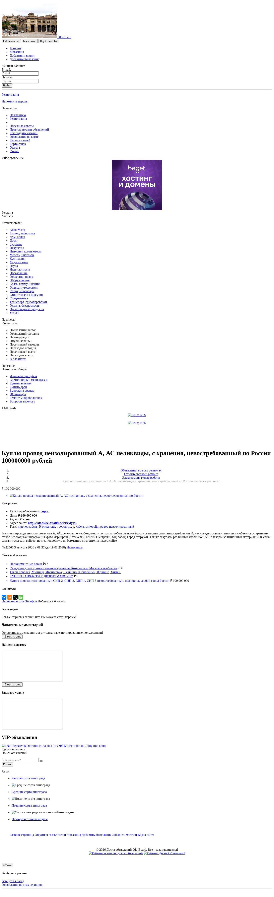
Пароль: (7, 77)
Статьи (14, 151)
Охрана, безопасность (25, 305)
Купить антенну (21, 383)
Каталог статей (20, 140)
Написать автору (13, 601)
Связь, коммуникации (25, 284)
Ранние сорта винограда (28, 778)
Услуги (14, 312)
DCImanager (18, 394)
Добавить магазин (22, 55)
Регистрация (10, 94)
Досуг (14, 240)
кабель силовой (86, 526)
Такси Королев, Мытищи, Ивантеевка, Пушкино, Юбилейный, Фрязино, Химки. (65, 572)
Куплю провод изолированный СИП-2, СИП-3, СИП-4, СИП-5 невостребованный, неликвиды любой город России (89, 580)
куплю (22, 526)
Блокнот (15, 48)
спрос (45, 511)
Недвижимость (20, 269)
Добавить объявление (24, 59)
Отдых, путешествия (24, 287)
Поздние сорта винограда (29, 805)
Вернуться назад (13, 881)
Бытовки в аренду (22, 390)
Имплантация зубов (23, 376)
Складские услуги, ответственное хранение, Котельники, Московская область (63, 568)
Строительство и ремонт (26, 294)
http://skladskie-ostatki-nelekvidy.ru (52, 523)
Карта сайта (18, 144)
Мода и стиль (19, 262)
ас (69, 526)
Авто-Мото (17, 229)
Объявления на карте (24, 136)
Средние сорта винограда (29, 792)
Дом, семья (17, 237)
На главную (18, 115)
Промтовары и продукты (27, 309)
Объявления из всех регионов (22, 884)
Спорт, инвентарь (22, 291)
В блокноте (17, 359)
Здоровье (16, 244)
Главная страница (22, 834)
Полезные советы (22, 126)
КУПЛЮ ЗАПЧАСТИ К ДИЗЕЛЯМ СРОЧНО (41, 576)
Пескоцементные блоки (26, 564)
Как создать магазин (24, 133)
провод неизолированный (116, 526)
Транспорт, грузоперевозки (28, 302)
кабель (33, 526)
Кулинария (17, 258)
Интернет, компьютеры (26, 251)
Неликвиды (47, 526)
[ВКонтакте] (4, 597)
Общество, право (21, 276)
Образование (18, 273)
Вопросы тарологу (22, 401)
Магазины (17, 52)
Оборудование (19, 280)
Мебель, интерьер (22, 255)
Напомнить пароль (14, 101)
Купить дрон (18, 387)
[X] (15, 597)
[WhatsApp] (20, 597)
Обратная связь (45, 834)
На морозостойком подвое (30, 819)
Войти (6, 85)
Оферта (15, 147)
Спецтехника (19, 298)
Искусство (17, 247)
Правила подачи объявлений (29, 129)
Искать (7, 764)
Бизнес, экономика (22, 233)
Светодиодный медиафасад (28, 379)
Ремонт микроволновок (26, 397)
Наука (14, 266)
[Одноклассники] (9, 597)
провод (62, 526)
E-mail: (6, 69)
